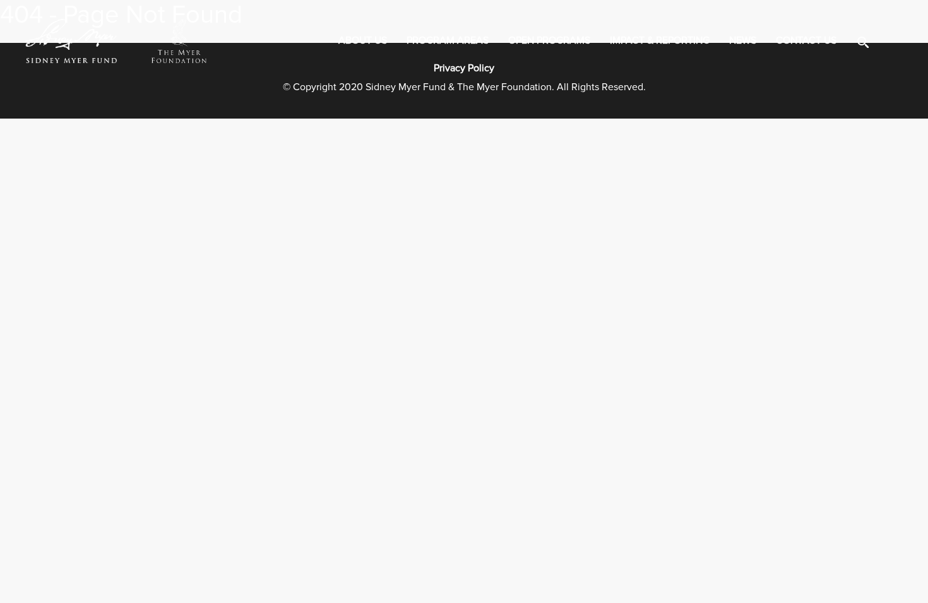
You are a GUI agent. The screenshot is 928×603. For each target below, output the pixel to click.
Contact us (806, 40)
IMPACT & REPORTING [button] (660, 40)
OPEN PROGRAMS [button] (549, 40)
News (742, 40)
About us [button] (362, 40)
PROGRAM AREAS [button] (448, 40)
